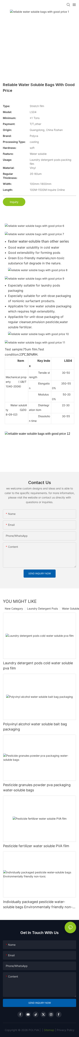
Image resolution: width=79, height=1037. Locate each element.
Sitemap (48, 1030)
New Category (14, 608)
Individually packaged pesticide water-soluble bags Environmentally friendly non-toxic (37, 905)
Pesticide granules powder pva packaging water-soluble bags (37, 787)
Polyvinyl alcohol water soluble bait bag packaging (35, 726)
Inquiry (14, 202)
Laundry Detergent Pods (42, 608)
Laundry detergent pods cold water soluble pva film (38, 665)
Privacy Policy (65, 1030)
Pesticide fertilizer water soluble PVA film (36, 846)
